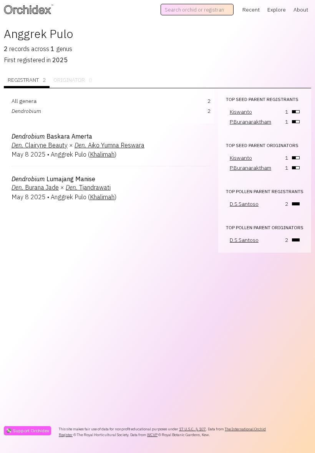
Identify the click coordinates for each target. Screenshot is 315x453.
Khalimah (102, 154)
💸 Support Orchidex (27, 430)
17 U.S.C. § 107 (192, 429)
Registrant (27, 79)
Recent (251, 9)
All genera (24, 101)
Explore (276, 9)
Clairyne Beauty (40, 145)
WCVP (152, 434)
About (300, 9)
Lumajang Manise (53, 179)
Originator (72, 79)
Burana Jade (35, 187)
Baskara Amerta (52, 136)
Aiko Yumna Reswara (109, 145)
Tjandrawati (88, 187)
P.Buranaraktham (250, 121)
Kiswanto (241, 111)
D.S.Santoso (244, 203)
